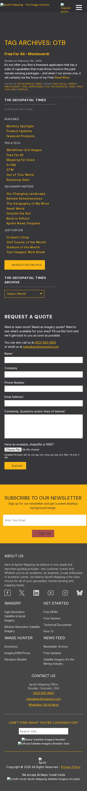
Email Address (14, 397)
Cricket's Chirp (17, 237)
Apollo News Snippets (23, 223)
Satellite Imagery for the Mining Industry (59, 661)
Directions (11, 646)
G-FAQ (11, 165)
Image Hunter (18, 638)
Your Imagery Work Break (25, 252)
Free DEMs (51, 612)
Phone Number (14, 382)
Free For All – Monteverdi (26, 54)
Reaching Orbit (18, 179)
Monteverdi (36, 86)
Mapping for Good (20, 160)
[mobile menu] (77, 8)
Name (9, 353)
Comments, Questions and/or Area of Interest (35, 411)
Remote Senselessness (24, 198)
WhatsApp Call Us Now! (43, 704)
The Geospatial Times (29, 84)
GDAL (25, 86)
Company (10, 368)
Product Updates (19, 131)
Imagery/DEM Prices (17, 653)
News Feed (54, 638)
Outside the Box (18, 213)
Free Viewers (52, 618)
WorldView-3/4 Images (24, 150)
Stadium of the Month (23, 247)
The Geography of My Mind (27, 203)
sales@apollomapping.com (41, 346)
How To (49, 631)
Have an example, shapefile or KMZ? (29, 444)
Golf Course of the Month (26, 242)
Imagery (12, 603)
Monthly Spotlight (20, 126)
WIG (14, 89)
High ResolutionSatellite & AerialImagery (14, 616)
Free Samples (52, 653)
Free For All (60, 84)
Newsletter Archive (27, 265)
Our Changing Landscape (26, 193)
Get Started (56, 603)
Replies (23, 89)
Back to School (18, 218)
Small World (15, 208)
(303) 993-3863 (45, 342)
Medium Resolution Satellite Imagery (22, 629)
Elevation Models (15, 659)
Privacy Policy (71, 767)
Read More (62, 77)
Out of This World (20, 174)
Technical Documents (58, 624)
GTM (10, 169)
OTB (46, 86)
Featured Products (20, 136)
